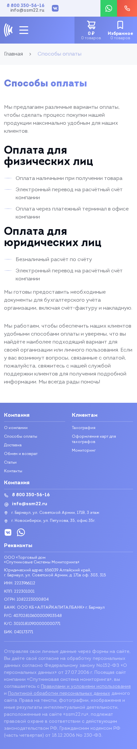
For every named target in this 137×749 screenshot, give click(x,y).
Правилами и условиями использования (86, 686)
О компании (16, 428)
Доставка (13, 445)
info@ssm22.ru (27, 10)
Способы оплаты (20, 437)
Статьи (10, 463)
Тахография (83, 428)
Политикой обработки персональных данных (59, 693)
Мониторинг (84, 451)
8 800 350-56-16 (26, 6)
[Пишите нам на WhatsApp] (108, 8)
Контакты (13, 471)
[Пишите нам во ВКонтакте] (55, 8)
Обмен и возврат (21, 454)
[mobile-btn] (23, 30)
